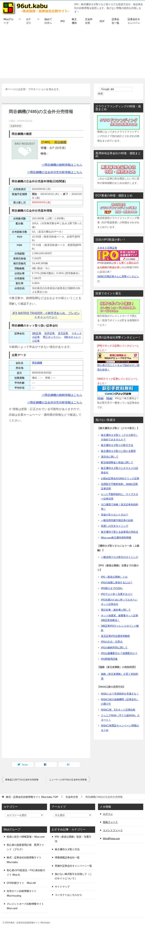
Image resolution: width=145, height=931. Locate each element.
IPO (62, 21)
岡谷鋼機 (60, 142)
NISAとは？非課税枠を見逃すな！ (120, 693)
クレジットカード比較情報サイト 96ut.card (25, 906)
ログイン (108, 814)
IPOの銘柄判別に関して (114, 647)
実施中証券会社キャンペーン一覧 (73, 865)
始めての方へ (48, 21)
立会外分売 (88, 21)
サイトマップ (62, 886)
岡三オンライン (52, 337)
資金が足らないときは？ (114, 514)
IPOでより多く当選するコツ (116, 594)
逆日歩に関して (109, 456)
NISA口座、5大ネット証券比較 (118, 709)
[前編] (100, 398)
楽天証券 (63, 333)
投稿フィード (110, 822)
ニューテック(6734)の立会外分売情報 (68, 779)
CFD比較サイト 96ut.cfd (21, 882)
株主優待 (74, 21)
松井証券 (50, 333)
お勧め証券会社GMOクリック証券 (120, 478)
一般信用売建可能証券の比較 (117, 520)
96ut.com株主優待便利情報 (116, 537)
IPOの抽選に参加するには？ (116, 582)
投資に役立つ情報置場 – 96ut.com (26, 836)
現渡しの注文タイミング (114, 526)
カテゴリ (28, 21)
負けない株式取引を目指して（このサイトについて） (73, 876)
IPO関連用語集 (109, 658)
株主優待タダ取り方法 (67, 849)
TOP (32, 796)
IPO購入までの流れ (112, 588)
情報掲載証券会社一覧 (67, 857)
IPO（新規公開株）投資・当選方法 (73, 839)
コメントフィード (113, 830)
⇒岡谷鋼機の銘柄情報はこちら (62, 164)
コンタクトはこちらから (68, 894)
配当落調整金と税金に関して (117, 462)
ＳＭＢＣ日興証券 (107, 247)
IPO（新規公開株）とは (114, 576)
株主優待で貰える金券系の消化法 (119, 531)
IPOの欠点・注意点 (112, 641)
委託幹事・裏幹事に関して (116, 609)
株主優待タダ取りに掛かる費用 (118, 451)
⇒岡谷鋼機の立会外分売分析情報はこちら (54, 172)
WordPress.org (111, 838)
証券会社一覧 (115, 21)
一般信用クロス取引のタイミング (119, 557)
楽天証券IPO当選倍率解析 (115, 636)
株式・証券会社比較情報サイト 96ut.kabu (24, 859)
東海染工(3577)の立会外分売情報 (21, 779)
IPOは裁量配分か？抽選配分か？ (119, 653)
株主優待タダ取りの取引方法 (117, 445)
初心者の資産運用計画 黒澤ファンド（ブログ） (25, 847)
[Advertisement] (72, 53)
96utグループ (8, 21)
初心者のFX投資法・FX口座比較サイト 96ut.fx (26, 872)
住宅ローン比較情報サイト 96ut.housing (21, 893)
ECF (102, 21)
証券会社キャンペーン (134, 21)
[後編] (109, 398)
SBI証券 (36, 333)
